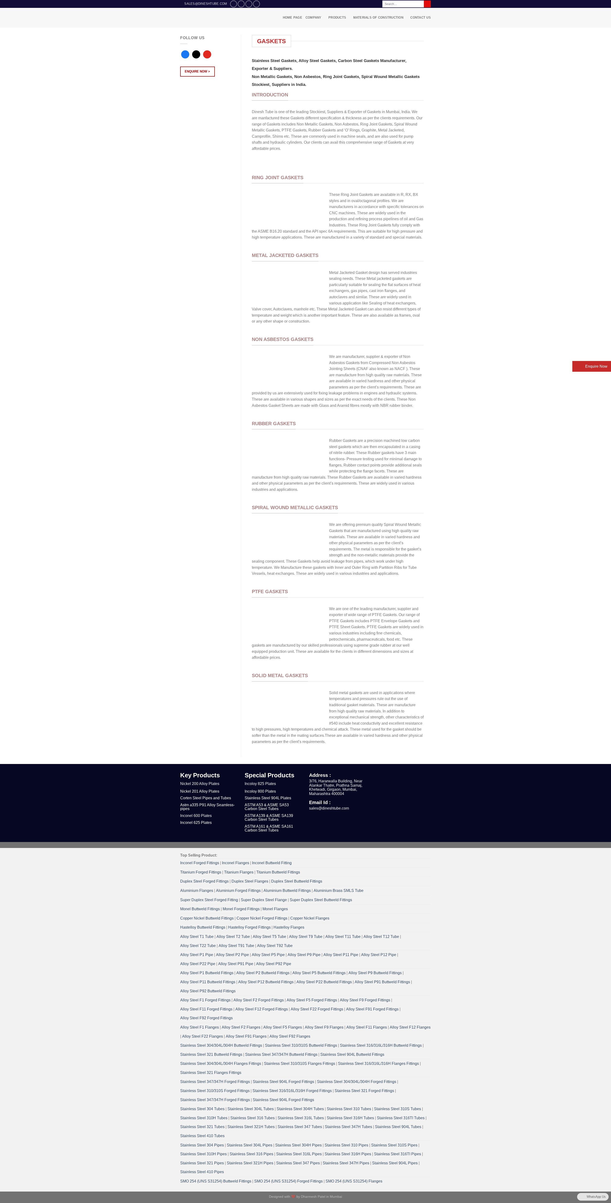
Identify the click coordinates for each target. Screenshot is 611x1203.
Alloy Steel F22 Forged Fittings (317, 1009)
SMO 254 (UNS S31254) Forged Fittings (288, 1181)
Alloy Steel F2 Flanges (241, 1027)
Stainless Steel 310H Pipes (203, 1154)
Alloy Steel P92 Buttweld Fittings (208, 991)
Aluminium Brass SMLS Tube (338, 891)
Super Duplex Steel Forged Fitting (209, 900)
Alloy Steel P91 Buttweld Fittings (382, 982)
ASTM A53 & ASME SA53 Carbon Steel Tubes (267, 807)
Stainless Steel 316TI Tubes (401, 1118)
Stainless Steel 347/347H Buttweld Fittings (281, 1054)
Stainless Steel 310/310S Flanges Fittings (299, 1064)
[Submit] (427, 4)
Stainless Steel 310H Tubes (203, 1118)
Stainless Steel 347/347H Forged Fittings (215, 1082)
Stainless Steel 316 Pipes (251, 1154)
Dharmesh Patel (313, 1196)
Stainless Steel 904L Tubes (398, 1127)
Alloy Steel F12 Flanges (410, 1027)
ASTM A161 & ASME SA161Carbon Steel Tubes (269, 828)
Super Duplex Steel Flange (264, 900)
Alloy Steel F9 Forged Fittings (365, 1000)
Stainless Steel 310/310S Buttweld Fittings (301, 1045)
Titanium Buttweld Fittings (278, 872)
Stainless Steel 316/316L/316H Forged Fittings (292, 1091)
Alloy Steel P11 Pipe (340, 955)
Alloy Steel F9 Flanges (324, 1027)
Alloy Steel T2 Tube (233, 937)
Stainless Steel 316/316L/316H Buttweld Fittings (381, 1045)
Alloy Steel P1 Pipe (196, 955)
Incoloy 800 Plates (260, 791)
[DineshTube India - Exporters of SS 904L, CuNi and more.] (213, 18)
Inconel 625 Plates (196, 823)
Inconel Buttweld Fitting (272, 863)
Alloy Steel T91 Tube (236, 946)
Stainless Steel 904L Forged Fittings (283, 1082)
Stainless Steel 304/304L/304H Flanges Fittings (220, 1064)
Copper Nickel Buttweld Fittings (207, 918)
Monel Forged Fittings (241, 909)
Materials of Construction (378, 17)
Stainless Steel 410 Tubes (202, 1136)
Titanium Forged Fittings (200, 872)
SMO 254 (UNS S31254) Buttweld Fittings (215, 1181)
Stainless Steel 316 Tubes (252, 1118)
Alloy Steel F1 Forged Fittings (205, 1000)
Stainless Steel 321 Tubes (202, 1127)
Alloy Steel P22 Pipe (197, 964)
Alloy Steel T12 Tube (381, 937)
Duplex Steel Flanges (250, 881)
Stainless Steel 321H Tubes (251, 1127)
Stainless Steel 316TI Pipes (397, 1154)
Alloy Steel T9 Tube (305, 937)
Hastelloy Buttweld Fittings (202, 927)
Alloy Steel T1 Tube (197, 937)
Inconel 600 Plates (196, 816)
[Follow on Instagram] (241, 3)
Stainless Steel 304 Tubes (202, 1109)
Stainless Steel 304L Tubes (250, 1109)
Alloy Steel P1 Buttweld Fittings (206, 973)
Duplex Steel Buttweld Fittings (296, 881)
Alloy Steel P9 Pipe (304, 955)
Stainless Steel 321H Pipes (250, 1163)
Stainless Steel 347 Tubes (300, 1127)
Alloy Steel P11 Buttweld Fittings (207, 982)
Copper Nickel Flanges (309, 918)
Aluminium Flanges (196, 891)
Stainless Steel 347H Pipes (346, 1163)
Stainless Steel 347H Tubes (348, 1127)
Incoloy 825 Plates (260, 784)
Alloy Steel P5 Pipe (268, 955)
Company (313, 17)
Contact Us (420, 17)
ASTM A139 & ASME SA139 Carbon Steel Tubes (269, 817)
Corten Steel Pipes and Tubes (205, 798)
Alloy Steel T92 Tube (275, 946)
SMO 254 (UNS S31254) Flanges (354, 1181)
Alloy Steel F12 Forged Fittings (261, 1009)
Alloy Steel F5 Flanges (282, 1027)
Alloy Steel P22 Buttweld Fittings (324, 982)
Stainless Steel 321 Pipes (202, 1163)
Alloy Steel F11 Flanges (366, 1027)
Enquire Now (595, 366)
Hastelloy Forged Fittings (249, 927)
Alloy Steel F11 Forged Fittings (206, 1009)
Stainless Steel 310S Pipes (394, 1145)
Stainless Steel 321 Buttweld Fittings (211, 1054)
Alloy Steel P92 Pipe (273, 964)
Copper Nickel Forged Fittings (262, 918)
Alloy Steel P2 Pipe (232, 955)
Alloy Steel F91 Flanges (246, 1036)
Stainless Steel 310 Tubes (349, 1109)
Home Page (292, 17)
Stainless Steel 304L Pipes (249, 1145)
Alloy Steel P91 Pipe (235, 964)
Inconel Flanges (235, 863)
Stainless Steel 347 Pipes (298, 1163)
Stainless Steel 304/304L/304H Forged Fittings (356, 1082)
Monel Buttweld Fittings (200, 909)
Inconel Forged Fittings (199, 863)
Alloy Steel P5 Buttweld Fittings (319, 973)
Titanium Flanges (238, 872)
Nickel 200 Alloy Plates (199, 784)
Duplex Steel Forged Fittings (204, 881)
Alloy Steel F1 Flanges (199, 1027)
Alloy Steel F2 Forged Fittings (258, 1000)
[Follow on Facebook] (233, 3)
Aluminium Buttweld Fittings (287, 891)
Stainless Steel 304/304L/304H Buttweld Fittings (221, 1045)
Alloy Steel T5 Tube (269, 937)
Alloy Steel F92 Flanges (289, 1036)
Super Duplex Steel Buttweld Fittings (321, 900)
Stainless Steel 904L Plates (268, 798)
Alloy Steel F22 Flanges (202, 1036)
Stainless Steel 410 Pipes (202, 1172)
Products (337, 17)
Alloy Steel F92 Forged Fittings (206, 1018)
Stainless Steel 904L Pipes (395, 1163)
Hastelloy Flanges (289, 927)
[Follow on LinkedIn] (256, 3)
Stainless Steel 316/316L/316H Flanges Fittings (378, 1064)
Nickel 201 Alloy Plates (199, 791)
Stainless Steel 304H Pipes (298, 1145)
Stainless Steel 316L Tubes (301, 1118)
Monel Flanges (275, 909)
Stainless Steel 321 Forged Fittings (364, 1091)
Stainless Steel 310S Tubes (397, 1109)
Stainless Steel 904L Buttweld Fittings (352, 1054)
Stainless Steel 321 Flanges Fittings (210, 1073)
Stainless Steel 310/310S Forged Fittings (215, 1091)
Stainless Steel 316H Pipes (348, 1154)
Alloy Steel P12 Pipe (378, 955)
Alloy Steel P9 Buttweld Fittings (375, 973)
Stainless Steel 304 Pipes (202, 1145)
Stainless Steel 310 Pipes (346, 1145)
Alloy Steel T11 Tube (343, 937)
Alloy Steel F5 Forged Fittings (312, 1000)
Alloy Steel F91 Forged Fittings (372, 1009)
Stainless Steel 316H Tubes (350, 1118)
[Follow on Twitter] (248, 3)
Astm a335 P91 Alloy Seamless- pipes (207, 807)
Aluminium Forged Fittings (238, 891)
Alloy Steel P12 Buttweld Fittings (266, 982)
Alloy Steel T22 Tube (198, 946)
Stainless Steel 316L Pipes (299, 1154)
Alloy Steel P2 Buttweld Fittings (263, 973)
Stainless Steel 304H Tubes (300, 1109)
